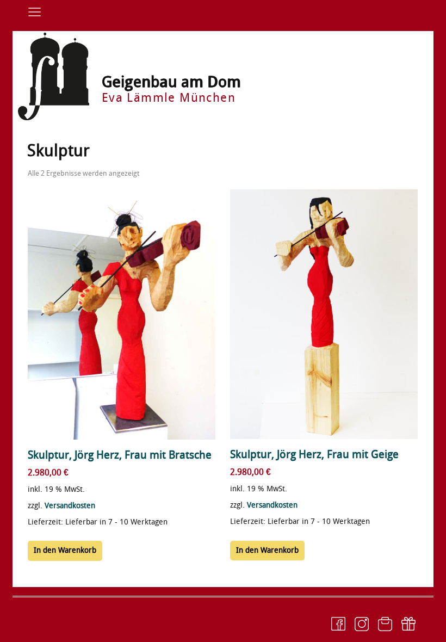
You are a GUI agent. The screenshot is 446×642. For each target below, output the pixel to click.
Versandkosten (70, 505)
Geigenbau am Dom (171, 82)
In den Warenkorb (65, 550)
